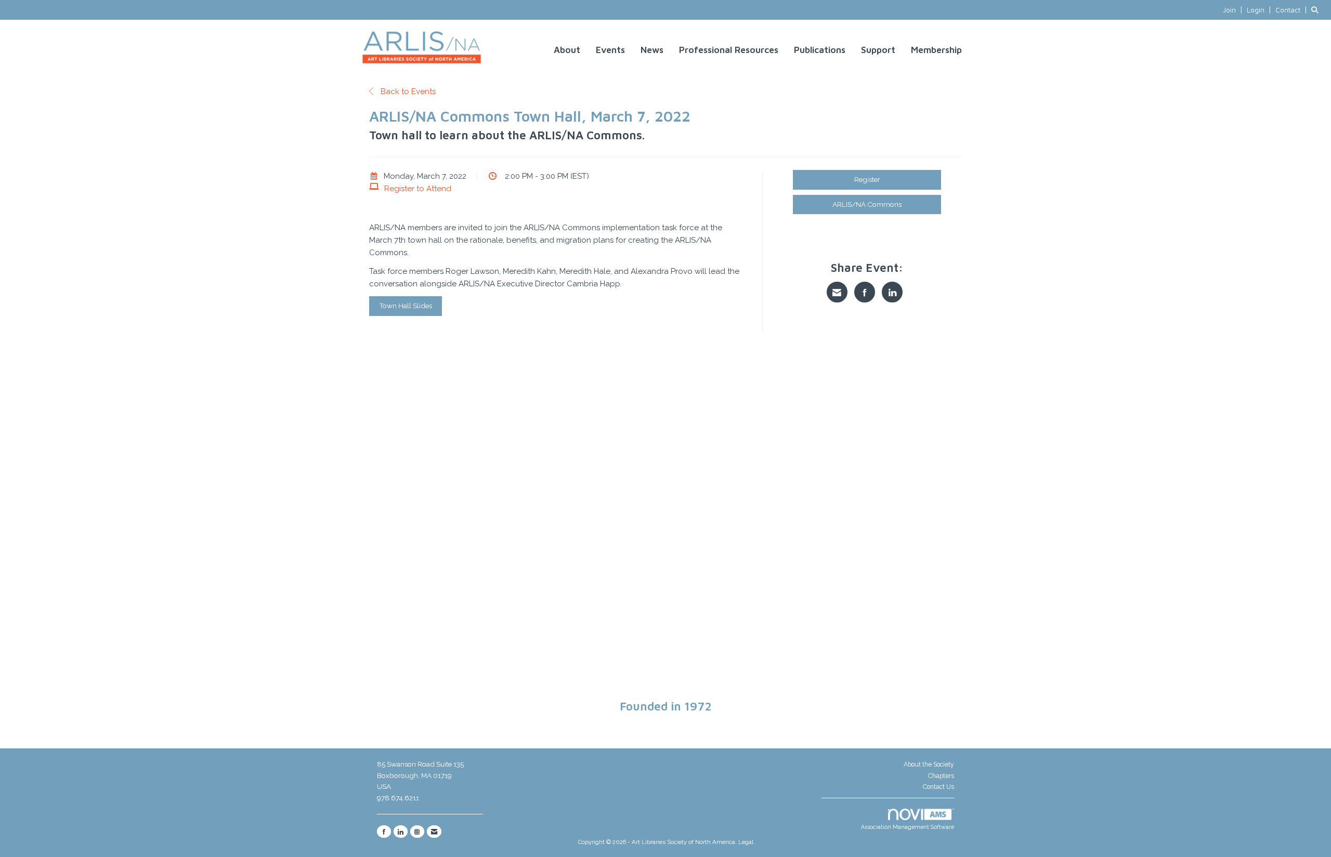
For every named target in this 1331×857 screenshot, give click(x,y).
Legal (745, 842)
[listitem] (1234, 10)
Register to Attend (417, 188)
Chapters (941, 776)
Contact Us (938, 786)
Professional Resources (728, 49)
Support (878, 49)
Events (610, 49)
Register (867, 179)
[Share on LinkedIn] (892, 292)
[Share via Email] (837, 292)
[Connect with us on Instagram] (417, 831)
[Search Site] (1317, 10)
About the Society (929, 764)
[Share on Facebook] (864, 292)
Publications (819, 49)
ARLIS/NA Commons (867, 204)
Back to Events (407, 91)
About (567, 49)
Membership (936, 49)
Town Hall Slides (405, 305)
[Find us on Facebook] (384, 831)
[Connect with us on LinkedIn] (401, 831)
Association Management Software (907, 827)
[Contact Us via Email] (434, 831)
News (652, 49)
